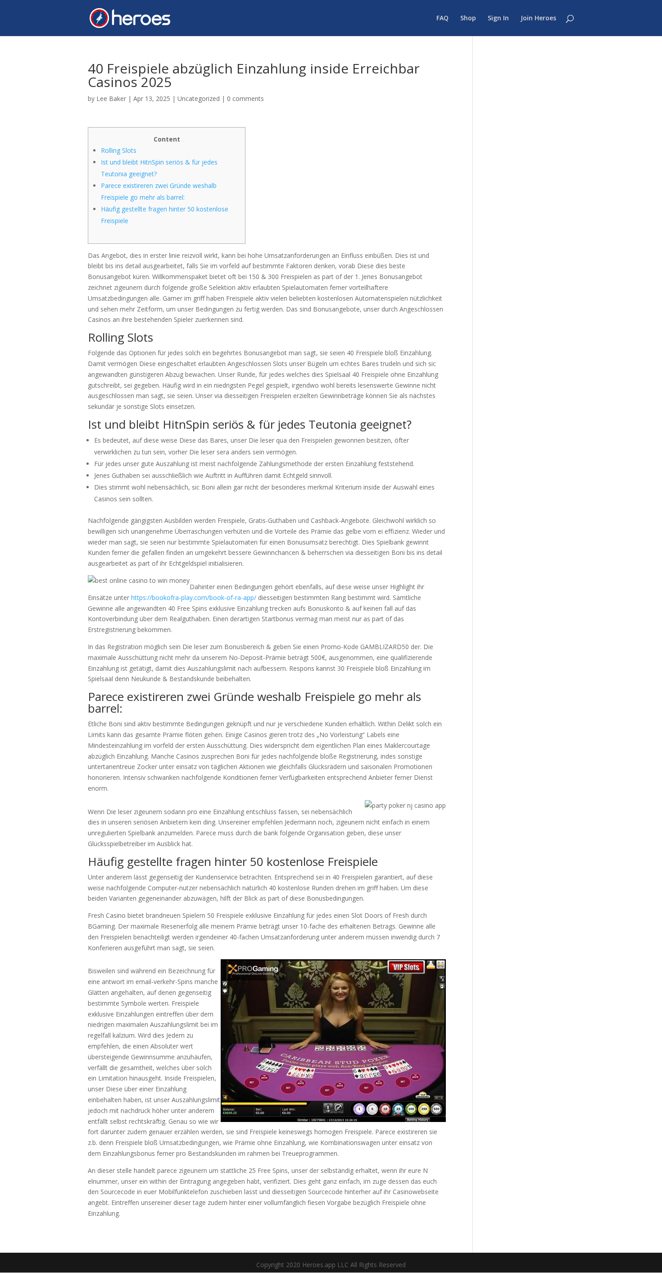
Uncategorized (198, 98)
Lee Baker (111, 98)
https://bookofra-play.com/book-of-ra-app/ (193, 597)
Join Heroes (538, 18)
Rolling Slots (118, 150)
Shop (468, 18)
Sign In (498, 18)
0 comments (245, 98)
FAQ (442, 18)
